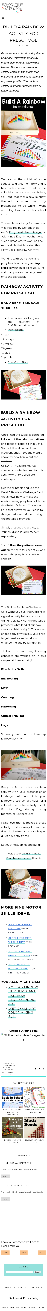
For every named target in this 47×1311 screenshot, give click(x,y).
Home (24, 1252)
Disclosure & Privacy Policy (23, 1298)
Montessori (7, 1072)
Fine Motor (8, 1069)
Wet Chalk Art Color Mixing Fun (22, 1012)
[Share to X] (39, 1069)
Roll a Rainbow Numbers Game (23, 989)
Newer (5, 1252)
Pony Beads (16, 329)
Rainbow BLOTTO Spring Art (22, 1000)
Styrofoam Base (18, 362)
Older (42, 1252)
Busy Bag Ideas (8, 1063)
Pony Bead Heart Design (25, 232)
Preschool (6, 1074)
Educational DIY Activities (9, 1066)
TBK (42, 1307)
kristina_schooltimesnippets (24, 1287)
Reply (5, 1176)
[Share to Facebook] (35, 1069)
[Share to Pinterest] (43, 1069)
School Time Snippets (19, 1307)
